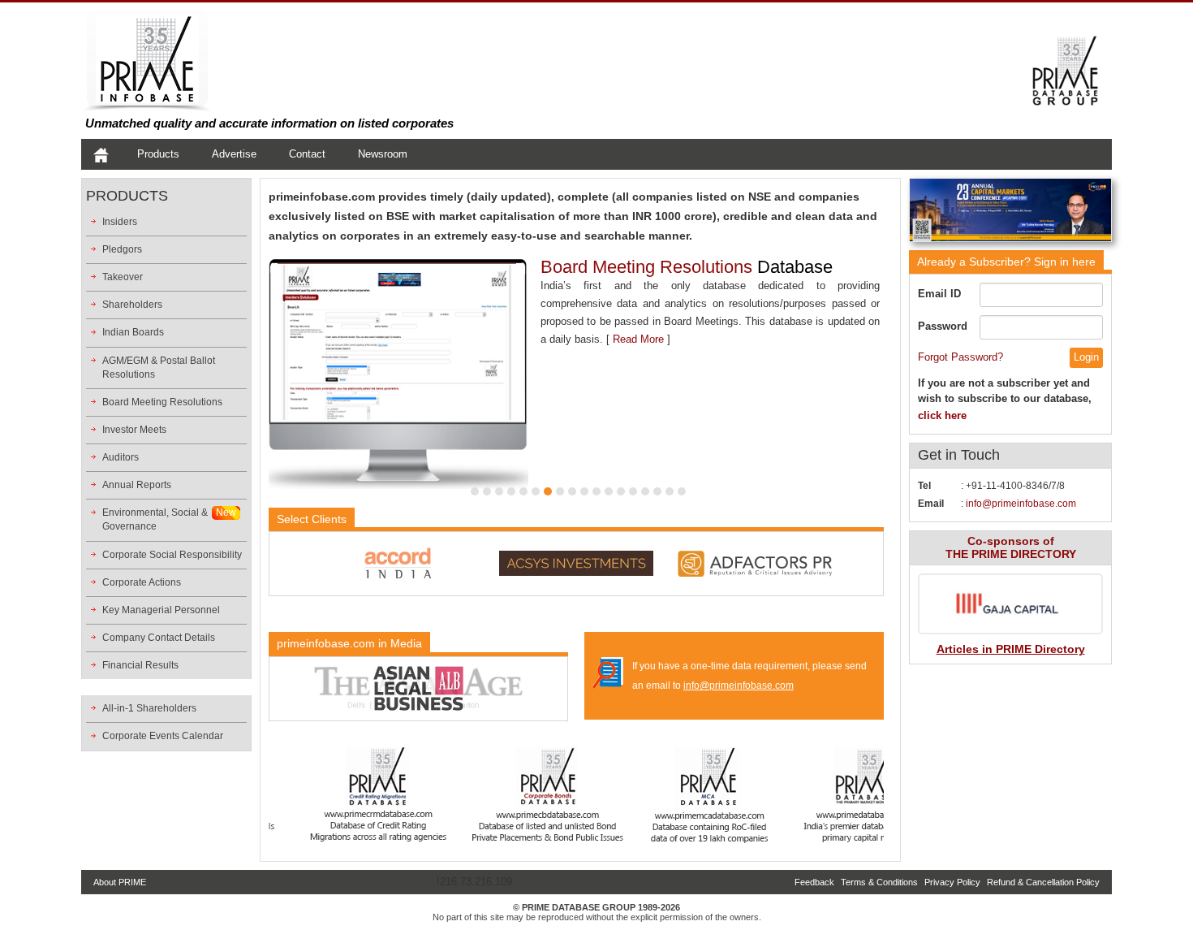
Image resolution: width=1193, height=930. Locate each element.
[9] (572, 491)
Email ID (939, 294)
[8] (560, 491)
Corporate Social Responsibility (172, 554)
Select (312, 519)
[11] (596, 491)
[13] (621, 491)
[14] (633, 491)
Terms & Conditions (879, 882)
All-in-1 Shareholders (149, 708)
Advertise (234, 154)
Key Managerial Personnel (161, 610)
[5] (523, 491)
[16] (657, 491)
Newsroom (382, 154)
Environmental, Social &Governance (155, 519)
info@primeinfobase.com (738, 685)
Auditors (120, 457)
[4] (511, 491)
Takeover (122, 277)
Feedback (814, 882)
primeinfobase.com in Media (349, 643)
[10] (584, 491)
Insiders (119, 221)
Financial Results (140, 665)
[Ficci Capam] (1010, 213)
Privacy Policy (952, 882)
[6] (536, 491)
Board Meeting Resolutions (162, 402)
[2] (487, 491)
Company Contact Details (158, 637)
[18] (682, 491)
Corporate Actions (141, 582)
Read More (809, 321)
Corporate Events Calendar (162, 736)
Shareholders (132, 304)
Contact (307, 154)
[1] (475, 491)
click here (942, 415)
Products (158, 154)
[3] (499, 491)
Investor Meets (134, 429)
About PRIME (119, 882)
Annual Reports (136, 485)
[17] (669, 491)
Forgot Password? (960, 357)
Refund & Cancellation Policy (1043, 882)
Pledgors (122, 249)
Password (942, 326)
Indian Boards (133, 332)
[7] (548, 491)
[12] (609, 491)
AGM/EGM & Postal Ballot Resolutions (158, 367)
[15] (645, 491)
